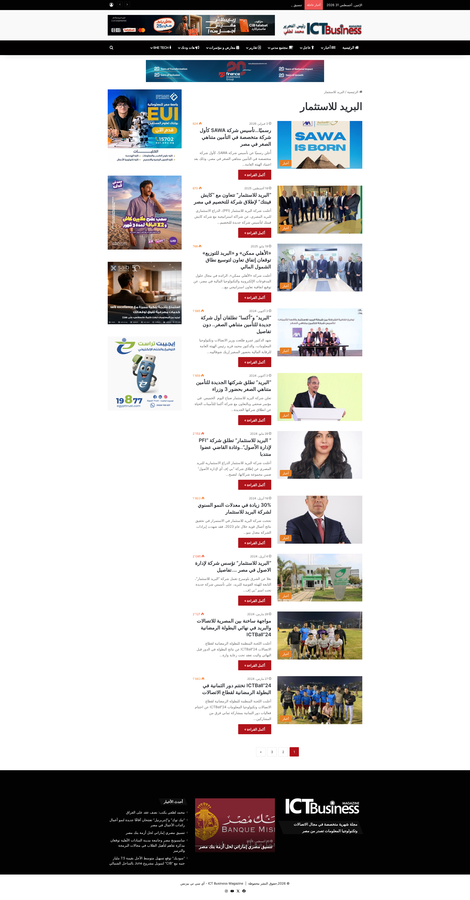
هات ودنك (188, 47)
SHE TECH (161, 47)
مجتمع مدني (280, 47)
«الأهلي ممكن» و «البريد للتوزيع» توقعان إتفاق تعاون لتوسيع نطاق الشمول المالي (236, 260)
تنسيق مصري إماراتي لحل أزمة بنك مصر (274, 5)
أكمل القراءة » (254, 175)
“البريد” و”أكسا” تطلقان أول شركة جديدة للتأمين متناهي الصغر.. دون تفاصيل (236, 324)
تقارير (253, 47)
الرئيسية (348, 47)
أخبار (327, 47)
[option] (231, 825)
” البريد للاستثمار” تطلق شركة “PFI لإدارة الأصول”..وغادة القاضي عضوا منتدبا (235, 447)
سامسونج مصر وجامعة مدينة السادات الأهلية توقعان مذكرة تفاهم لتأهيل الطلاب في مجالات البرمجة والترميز (232, 840)
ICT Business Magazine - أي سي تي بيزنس (211, 883)
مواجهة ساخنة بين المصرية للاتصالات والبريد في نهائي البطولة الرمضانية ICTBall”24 (234, 627)
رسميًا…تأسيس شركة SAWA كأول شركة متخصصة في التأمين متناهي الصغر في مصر (235, 137)
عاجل (307, 47)
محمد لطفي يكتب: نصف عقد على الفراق (155, 812)
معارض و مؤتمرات (222, 47)
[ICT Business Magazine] (322, 27)
